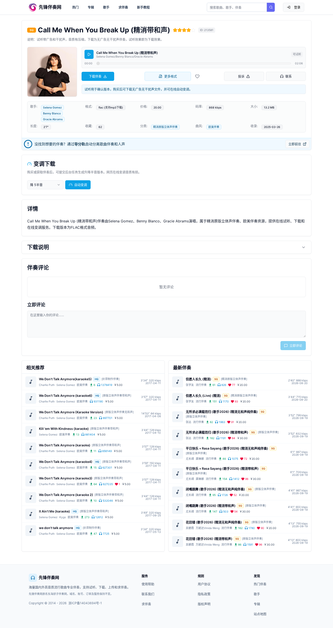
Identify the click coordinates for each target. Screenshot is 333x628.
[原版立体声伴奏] (196, 416)
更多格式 (170, 76)
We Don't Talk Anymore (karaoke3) (65, 478)
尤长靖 (190, 458)
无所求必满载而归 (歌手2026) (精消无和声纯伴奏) (222, 412)
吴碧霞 (190, 528)
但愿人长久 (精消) (198, 379)
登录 (297, 7)
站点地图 (260, 614)
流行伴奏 (201, 385)
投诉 (241, 76)
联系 (288, 76)
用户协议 (204, 584)
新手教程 (143, 7)
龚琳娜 (200, 458)
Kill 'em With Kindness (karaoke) (64, 429)
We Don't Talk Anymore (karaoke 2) (66, 495)
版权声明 (204, 604)
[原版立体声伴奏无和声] (119, 412)
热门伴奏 (260, 584)
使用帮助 (148, 584)
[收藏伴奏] (197, 76)
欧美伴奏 (213, 127)
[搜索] (271, 7)
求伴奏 (123, 7)
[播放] (89, 54)
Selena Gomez (52, 107)
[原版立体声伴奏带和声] (116, 395)
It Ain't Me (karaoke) (54, 511)
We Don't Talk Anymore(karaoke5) (65, 379)
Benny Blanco (52, 113)
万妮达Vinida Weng (208, 528)
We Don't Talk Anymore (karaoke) (64, 445)
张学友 (190, 385)
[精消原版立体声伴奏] (234, 379)
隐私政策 (204, 594)
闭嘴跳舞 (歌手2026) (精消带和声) (211, 506)
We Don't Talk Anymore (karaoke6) (65, 395)
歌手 (106, 7)
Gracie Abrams (53, 119)
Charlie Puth (47, 385)
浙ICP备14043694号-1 (85, 603)
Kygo (62, 517)
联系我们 (148, 594)
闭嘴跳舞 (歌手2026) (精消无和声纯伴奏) (215, 489)
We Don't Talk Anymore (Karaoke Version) (71, 412)
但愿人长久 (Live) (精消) (203, 395)
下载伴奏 (95, 76)
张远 (188, 422)
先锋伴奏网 (49, 577)
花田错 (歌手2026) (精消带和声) (209, 539)
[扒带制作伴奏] (110, 379)
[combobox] (45, 184)
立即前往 (294, 144)
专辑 (91, 7)
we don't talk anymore (56, 528)
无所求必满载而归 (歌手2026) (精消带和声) (217, 432)
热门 (75, 7)
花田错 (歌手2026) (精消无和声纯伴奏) (214, 522)
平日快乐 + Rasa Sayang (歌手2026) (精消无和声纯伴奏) (227, 448)
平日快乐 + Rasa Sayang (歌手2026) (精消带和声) (222, 468)
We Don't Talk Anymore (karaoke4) (65, 462)
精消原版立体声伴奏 (165, 127)
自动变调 (80, 185)
